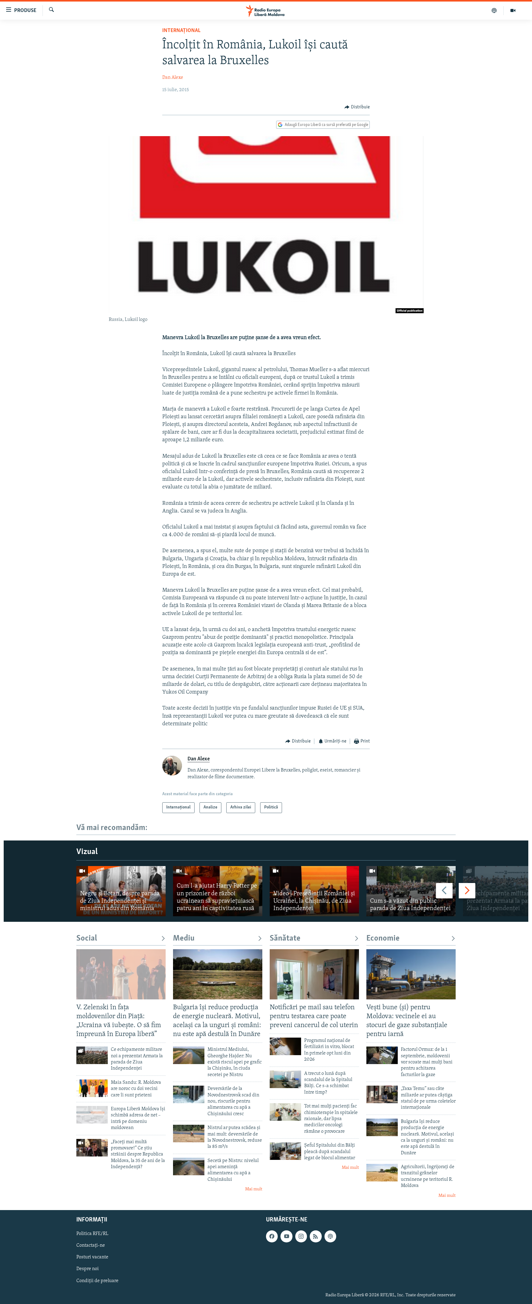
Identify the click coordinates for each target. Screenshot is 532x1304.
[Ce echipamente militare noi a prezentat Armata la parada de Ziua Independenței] (92, 1055)
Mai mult (253, 1189)
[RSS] (315, 1236)
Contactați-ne (90, 1245)
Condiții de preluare (97, 1280)
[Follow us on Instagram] (301, 1236)
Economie (383, 938)
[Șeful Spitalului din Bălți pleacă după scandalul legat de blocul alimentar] (285, 1151)
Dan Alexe (172, 77)
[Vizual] (513, 10)
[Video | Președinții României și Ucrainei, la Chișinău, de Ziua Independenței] (314, 891)
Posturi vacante (92, 1257)
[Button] (357, 107)
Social (86, 938)
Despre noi (87, 1269)
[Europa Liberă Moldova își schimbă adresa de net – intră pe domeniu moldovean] (92, 1115)
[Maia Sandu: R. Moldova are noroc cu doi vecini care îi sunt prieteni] (92, 1088)
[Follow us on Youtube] (286, 1236)
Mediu (184, 938)
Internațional (181, 31)
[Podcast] (494, 10)
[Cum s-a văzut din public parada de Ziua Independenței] (411, 891)
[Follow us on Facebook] (272, 1236)
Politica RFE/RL (92, 1233)
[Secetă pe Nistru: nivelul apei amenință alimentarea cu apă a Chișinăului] (188, 1166)
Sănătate (285, 938)
